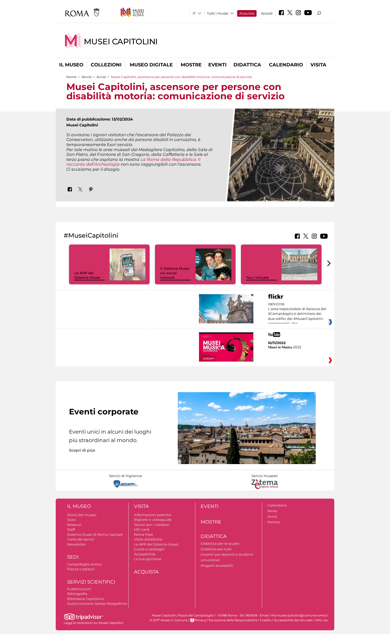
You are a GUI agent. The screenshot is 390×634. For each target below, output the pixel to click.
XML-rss (321, 620)
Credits (265, 620)
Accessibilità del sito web (293, 620)
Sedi (73, 557)
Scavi (71, 519)
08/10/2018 (297, 314)
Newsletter (76, 544)
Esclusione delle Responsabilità (233, 620)
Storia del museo (81, 515)
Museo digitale (151, 65)
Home (71, 77)
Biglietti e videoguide (153, 519)
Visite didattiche (148, 539)
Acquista (246, 13)
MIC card (141, 529)
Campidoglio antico (84, 564)
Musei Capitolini (121, 41)
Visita (318, 65)
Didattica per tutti (216, 549)
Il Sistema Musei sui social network (174, 273)
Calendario (286, 65)
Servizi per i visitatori (152, 524)
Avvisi (101, 77)
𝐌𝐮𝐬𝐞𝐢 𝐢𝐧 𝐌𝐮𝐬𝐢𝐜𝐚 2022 (284, 347)
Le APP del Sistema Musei (87, 275)
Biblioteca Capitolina (85, 599)
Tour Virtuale (257, 277)
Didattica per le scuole (220, 543)
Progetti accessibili (217, 565)
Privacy (200, 620)
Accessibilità (144, 554)
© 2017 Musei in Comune (169, 620)
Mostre (191, 65)
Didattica (247, 65)
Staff (71, 529)
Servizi (86, 77)
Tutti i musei (217, 13)
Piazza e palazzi (81, 569)
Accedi (267, 13)
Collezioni (106, 65)
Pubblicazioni (79, 589)
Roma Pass (143, 534)
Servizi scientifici (91, 582)
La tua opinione (147, 559)
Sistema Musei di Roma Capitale (95, 534)
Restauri (74, 524)
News (272, 511)
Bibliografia (77, 594)
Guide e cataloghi (149, 549)
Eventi (217, 65)
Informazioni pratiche (152, 515)
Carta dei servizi (80, 539)
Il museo (71, 65)
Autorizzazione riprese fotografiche (97, 603)
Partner (273, 522)
